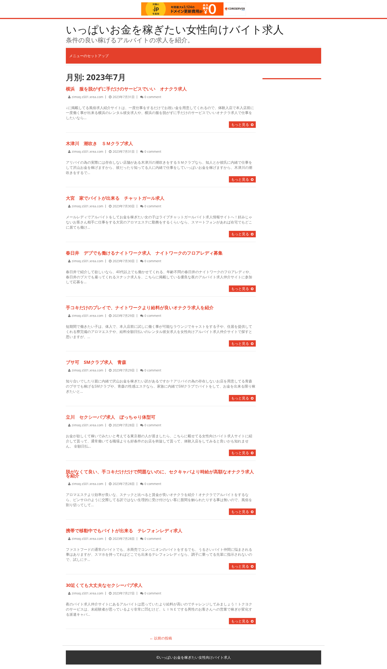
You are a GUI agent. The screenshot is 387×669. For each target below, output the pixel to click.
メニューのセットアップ (89, 55)
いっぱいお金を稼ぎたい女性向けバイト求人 (175, 29)
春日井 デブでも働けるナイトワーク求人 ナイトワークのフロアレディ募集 (144, 253)
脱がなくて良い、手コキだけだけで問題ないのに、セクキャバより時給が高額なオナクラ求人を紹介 (160, 474)
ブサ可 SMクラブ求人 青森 (96, 362)
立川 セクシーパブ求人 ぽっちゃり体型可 (110, 417)
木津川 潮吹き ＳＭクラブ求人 (99, 143)
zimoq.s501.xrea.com (87, 97)
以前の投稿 (161, 638)
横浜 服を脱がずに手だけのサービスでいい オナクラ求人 (126, 89)
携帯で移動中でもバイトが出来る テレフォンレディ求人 (124, 530)
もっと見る (240, 124)
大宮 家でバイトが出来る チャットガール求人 (115, 198)
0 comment (152, 97)
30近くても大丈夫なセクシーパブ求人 (104, 585)
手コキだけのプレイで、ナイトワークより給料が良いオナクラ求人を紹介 (140, 307)
